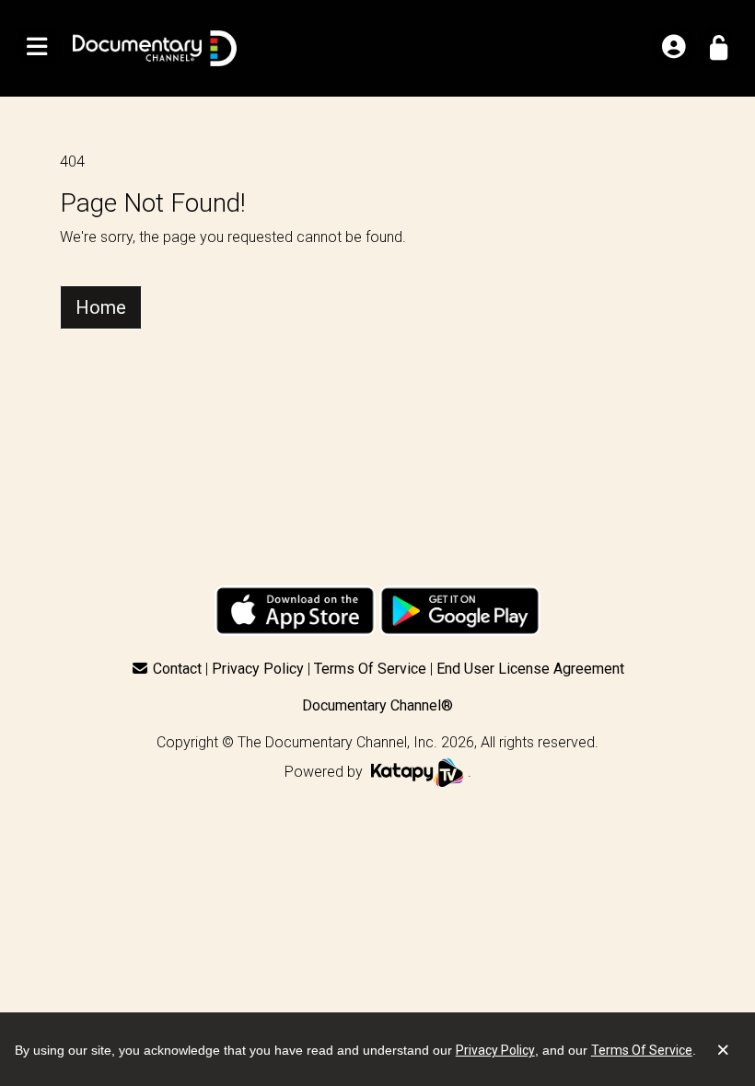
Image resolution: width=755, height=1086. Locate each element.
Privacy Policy (258, 668)
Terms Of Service (370, 668)
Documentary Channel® (377, 705)
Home (101, 307)
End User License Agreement (530, 668)
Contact (177, 668)
